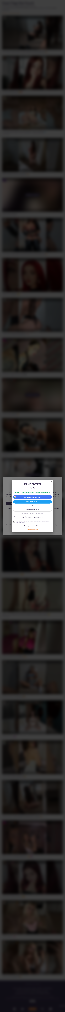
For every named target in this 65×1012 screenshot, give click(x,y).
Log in (39, 526)
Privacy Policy (48, 516)
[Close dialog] (51, 481)
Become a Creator (32, 529)
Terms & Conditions (37, 516)
